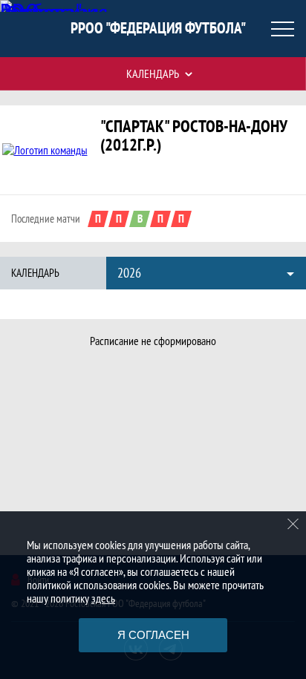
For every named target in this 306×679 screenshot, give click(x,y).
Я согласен (153, 635)
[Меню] (282, 29)
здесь (103, 598)
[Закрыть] (293, 524)
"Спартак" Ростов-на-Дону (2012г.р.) (193, 135)
